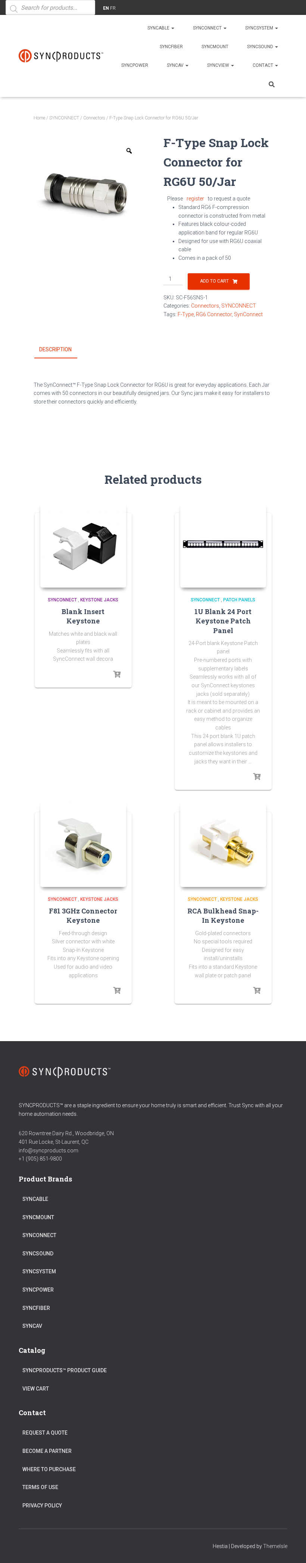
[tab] (61, 349)
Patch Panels (239, 600)
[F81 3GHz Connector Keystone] (83, 844)
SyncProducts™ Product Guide (64, 1370)
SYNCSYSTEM (259, 28)
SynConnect (248, 314)
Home (39, 118)
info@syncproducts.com (48, 1150)
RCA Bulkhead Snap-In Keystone (223, 915)
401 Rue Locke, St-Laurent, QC (53, 1142)
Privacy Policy (42, 1505)
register (195, 199)
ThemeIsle (275, 1546)
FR (113, 8)
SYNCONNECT (208, 28)
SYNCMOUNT (215, 46)
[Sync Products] (62, 56)
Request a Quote (45, 1433)
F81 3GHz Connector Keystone (83, 915)
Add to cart (214, 281)
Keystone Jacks (99, 600)
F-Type (186, 314)
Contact (263, 65)
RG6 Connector (214, 314)
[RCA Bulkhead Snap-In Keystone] (223, 844)
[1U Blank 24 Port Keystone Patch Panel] (223, 545)
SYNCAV (176, 65)
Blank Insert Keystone (83, 616)
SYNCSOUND (260, 46)
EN (106, 8)
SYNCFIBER (171, 46)
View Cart (35, 1389)
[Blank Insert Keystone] (83, 545)
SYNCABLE (159, 28)
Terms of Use (40, 1487)
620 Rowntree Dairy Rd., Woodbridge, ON (66, 1133)
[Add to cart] (256, 777)
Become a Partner (47, 1451)
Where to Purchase (49, 1469)
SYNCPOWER (134, 65)
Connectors (94, 118)
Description (55, 349)
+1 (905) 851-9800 (40, 1159)
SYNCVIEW (218, 65)
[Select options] (117, 674)
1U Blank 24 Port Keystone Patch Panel (223, 621)
